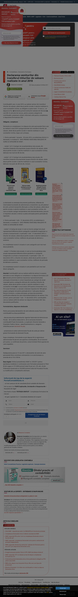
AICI (48, 592)
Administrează (62, 591)
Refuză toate (63, 594)
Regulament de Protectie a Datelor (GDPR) (38, 587)
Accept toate (63, 588)
